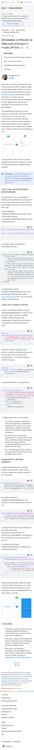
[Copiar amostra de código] (31, 227)
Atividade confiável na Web (11, 32)
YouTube (3, 728)
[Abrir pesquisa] (18, 2)
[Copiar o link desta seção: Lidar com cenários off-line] (30, 305)
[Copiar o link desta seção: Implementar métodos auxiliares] (12, 462)
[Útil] (9, 35)
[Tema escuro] (28, 227)
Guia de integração (27, 178)
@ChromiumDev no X (7, 725)
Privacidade (17, 741)
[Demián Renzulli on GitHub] (13, 78)
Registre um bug (6, 698)
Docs (3, 8)
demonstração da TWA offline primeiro (18, 657)
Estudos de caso (6, 711)
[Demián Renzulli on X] (10, 78)
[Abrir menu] (3, 2)
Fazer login (28, 2)
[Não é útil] (12, 35)
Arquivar (3, 714)
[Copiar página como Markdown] (27, 47)
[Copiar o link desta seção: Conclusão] (14, 624)
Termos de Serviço (6, 741)
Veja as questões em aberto (9, 701)
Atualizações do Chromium (9, 708)
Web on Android (15, 8)
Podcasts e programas (7, 717)
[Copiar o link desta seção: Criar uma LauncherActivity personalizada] (17, 192)
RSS (2, 734)
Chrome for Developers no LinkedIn (11, 731)
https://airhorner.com (8, 297)
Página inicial (5, 30)
